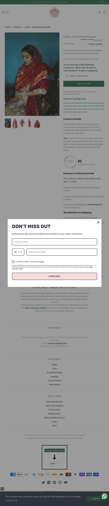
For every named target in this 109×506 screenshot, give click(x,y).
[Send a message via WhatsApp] (104, 496)
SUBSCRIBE (54, 276)
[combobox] (18, 252)
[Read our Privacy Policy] (95, 265)
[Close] (98, 222)
